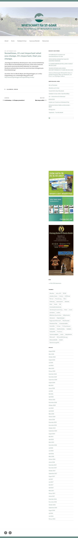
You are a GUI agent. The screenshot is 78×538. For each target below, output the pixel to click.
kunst (70, 309)
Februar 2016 (52, 519)
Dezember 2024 (53, 374)
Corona (61, 296)
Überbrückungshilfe (54, 342)
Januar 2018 (52, 462)
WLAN (61, 339)
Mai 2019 (51, 436)
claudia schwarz (53, 296)
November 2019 (53, 425)
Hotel (51, 304)
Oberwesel (52, 318)
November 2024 (53, 377)
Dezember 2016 (53, 499)
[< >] (39, 20)
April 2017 (51, 487)
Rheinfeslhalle (66, 320)
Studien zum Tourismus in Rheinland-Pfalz (59, 102)
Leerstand (52, 312)
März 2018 (51, 456)
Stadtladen (52, 329)
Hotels (55, 304)
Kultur (65, 309)
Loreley (58, 312)
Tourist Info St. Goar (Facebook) (56, 91)
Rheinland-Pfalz (53, 323)
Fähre (64, 298)
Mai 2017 (51, 485)
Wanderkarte (68, 334)
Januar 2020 (52, 419)
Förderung (52, 301)
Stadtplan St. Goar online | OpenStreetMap (59, 93)
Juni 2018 (51, 450)
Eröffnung (67, 296)
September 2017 (53, 473)
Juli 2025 (51, 362)
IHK (60, 304)
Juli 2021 (51, 391)
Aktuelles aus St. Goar (54, 88)
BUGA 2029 (52, 99)
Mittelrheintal (66, 315)
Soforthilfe (52, 326)
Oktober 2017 (52, 470)
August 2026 (52, 351)
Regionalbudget (60, 318)
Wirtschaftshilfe (53, 339)
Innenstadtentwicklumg (55, 307)
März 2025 (51, 368)
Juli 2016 (51, 513)
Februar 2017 (52, 493)
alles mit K (58, 293)
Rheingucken (52, 109)
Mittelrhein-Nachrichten (55, 315)
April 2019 (51, 439)
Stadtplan (68, 329)
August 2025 (52, 359)
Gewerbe (67, 301)
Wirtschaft (52, 337)
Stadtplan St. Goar (22, 41)
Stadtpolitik (52, 331)
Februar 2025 (52, 371)
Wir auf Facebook (53, 85)
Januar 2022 (52, 388)
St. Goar (58, 326)
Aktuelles (52, 293)
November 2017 (53, 467)
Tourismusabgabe (54, 334)
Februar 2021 (52, 399)
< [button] (2, 19)
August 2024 (52, 382)
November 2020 (53, 402)
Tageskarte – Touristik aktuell (56, 112)
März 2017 (51, 490)
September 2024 (53, 379)
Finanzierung (58, 298)
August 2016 (52, 510)
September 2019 (53, 430)
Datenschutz (45, 41)
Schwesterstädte (63, 323)
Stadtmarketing (61, 329)
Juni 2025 (51, 365)
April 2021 (51, 396)
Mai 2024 (51, 385)
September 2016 (53, 507)
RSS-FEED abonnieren (55, 283)
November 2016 (53, 502)
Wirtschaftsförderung (62, 337)
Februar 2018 (52, 459)
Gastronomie (59, 301)
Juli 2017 (51, 479)
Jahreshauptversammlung (56, 309)
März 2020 (51, 413)
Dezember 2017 (53, 465)
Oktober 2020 (52, 405)
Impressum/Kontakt (34, 41)
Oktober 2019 (52, 428)
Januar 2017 (52, 496)
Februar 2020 (52, 416)
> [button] (76, 19)
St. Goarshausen (66, 326)
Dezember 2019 (53, 422)
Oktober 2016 (52, 504)
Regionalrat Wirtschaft (55, 320)
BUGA (64, 293)
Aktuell (6, 41)
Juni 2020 (51, 408)
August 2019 (52, 433)
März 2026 (51, 354)
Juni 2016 (51, 516)
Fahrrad (51, 298)
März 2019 (51, 442)
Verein (12, 41)
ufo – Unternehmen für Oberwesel (57, 96)
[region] (39, 20)
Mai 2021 (51, 394)
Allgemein (10, 89)
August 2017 (52, 476)
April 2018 (51, 453)
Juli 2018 (51, 448)
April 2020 (51, 411)
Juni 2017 (51, 482)
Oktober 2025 (52, 357)
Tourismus (59, 331)
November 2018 (53, 445)
